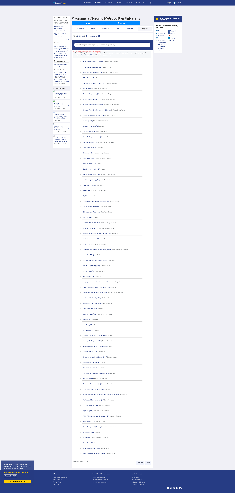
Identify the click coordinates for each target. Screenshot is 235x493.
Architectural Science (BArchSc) (93, 72)
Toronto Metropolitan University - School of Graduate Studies (60, 55)
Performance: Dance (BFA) (91, 368)
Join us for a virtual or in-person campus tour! (169, 19)
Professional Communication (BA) (93, 400)
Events (160, 38)
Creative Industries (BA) (90, 147)
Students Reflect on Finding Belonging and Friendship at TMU (60, 116)
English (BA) (86, 190)
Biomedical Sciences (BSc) (91, 99)
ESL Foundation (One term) (91, 207)
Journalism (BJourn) (89, 276)
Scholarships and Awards (162, 43)
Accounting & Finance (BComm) (86, 55)
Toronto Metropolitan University (60, 65)
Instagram (173, 33)
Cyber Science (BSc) (89, 158)
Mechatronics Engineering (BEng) (93, 303)
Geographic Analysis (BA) (90, 228)
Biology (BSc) (87, 88)
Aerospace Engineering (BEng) (92, 67)
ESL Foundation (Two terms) (92, 212)
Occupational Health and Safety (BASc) (95, 357)
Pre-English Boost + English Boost (93, 389)
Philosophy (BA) (88, 378)
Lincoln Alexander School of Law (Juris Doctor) (97, 287)
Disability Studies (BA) (89, 164)
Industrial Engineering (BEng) (91, 266)
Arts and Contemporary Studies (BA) (94, 83)
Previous (140, 463)
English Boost (87, 196)
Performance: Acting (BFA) (91, 362)
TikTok (172, 41)
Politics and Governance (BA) (92, 384)
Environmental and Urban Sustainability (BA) (96, 201)
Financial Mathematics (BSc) (91, 223)
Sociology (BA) (87, 437)
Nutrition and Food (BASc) (91, 351)
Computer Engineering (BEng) (92, 137)
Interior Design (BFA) (89, 271)
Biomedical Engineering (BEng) (92, 94)
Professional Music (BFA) (90, 405)
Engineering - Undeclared (90, 185)
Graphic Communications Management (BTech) (97, 233)
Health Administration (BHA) (91, 239)
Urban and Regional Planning (91, 448)
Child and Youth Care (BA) (91, 126)
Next (148, 463)
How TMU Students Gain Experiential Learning (61, 94)
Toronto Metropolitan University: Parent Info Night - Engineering (60, 74)
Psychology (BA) (88, 411)
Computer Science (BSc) (90, 142)
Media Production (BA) (90, 309)
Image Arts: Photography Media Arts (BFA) (96, 260)
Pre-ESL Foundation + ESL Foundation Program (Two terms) (101, 394)
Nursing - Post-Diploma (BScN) (92, 341)
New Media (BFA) (88, 330)
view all (67, 39)
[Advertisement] (117, 10)
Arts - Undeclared (88, 78)
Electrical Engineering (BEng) (91, 180)
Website (160, 31)
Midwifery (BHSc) (88, 325)
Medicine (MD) (87, 319)
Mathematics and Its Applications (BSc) (95, 292)
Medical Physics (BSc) (89, 314)
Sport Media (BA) (88, 443)
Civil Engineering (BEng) (90, 131)
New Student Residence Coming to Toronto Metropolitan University (61, 139)
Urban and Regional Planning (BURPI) (94, 454)
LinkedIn (172, 38)
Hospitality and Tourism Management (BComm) (97, 249)
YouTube (173, 36)
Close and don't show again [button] (17, 481)
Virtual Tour (161, 40)
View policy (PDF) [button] (10, 476)
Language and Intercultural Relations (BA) (95, 282)
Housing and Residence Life (162, 48)
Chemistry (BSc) (88, 121)
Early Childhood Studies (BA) (91, 169)
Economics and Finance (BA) (92, 174)
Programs (161, 35)
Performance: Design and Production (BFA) (96, 373)
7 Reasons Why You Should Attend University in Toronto (61, 104)
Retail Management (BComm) (92, 427)
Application (161, 33)
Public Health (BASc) (89, 421)
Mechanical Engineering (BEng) (92, 298)
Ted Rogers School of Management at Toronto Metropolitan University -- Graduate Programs (61, 49)
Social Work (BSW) (88, 432)
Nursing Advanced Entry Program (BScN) (95, 346)
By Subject (80, 36)
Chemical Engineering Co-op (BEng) (94, 115)
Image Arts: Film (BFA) (90, 255)
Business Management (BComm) (93, 104)
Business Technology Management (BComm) (97, 110)
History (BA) (86, 244)
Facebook (173, 31)
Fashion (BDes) (87, 217)
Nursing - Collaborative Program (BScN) (95, 335)
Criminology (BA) (88, 153)
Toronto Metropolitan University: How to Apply (61, 80)
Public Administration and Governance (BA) (96, 416)
